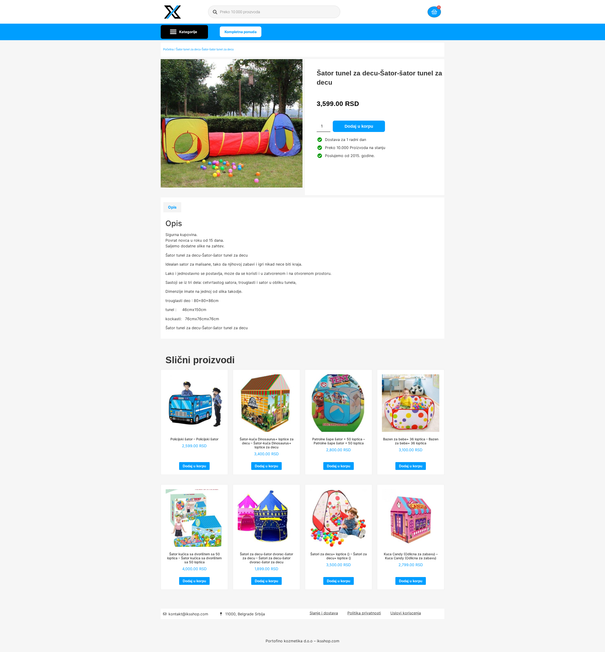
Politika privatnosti (364, 613)
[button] (184, 32)
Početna (168, 49)
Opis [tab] (172, 207)
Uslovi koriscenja (405, 613)
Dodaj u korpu (359, 126)
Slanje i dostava (324, 613)
